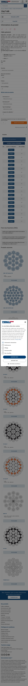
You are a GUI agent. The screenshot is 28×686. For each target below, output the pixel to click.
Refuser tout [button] (14, 360)
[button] (14, 364)
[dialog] (14, 343)
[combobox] (25, 322)
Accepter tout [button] (14, 357)
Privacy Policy (18, 339)
